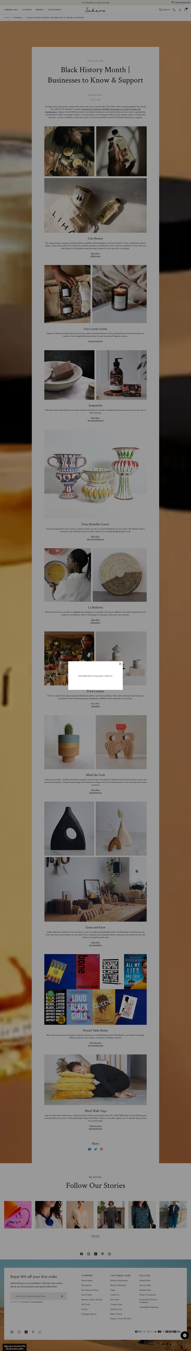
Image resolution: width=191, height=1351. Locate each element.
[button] (15, 1347)
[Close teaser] (27, 1343)
